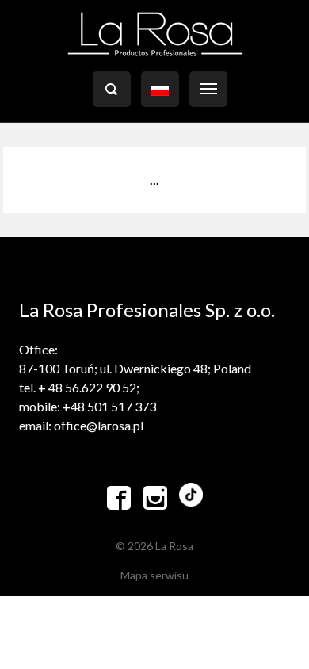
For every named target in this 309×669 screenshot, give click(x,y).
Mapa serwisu (154, 575)
